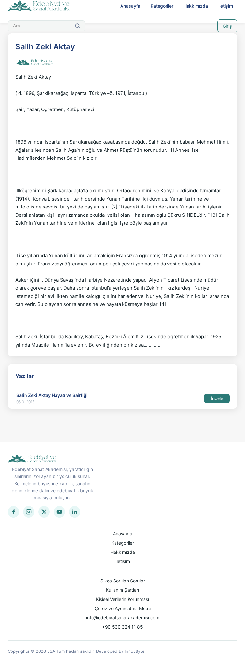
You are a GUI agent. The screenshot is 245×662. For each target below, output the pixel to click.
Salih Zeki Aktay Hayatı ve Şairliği (52, 395)
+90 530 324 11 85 (122, 627)
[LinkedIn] (74, 512)
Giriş (227, 26)
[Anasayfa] (39, 6)
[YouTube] (59, 512)
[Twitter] (44, 512)
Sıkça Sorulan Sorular (122, 580)
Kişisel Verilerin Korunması (122, 599)
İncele (217, 398)
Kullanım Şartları (122, 590)
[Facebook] (13, 512)
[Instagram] (28, 512)
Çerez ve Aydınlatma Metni (123, 608)
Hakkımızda (195, 6)
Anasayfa (130, 6)
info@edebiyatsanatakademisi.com (122, 617)
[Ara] (77, 26)
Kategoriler (162, 6)
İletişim (225, 6)
